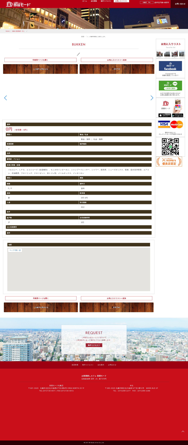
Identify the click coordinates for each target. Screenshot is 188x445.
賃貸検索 (75, 365)
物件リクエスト (106, 1)
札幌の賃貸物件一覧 (18, 31)
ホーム (84, 1)
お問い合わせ (180, 4)
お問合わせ (112, 365)
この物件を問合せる (40, 69)
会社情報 (94, 1)
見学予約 (117, 69)
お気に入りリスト (121, 1)
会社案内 (101, 365)
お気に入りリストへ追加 (117, 60)
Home (8, 31)
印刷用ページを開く (40, 60)
